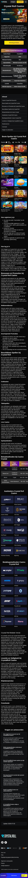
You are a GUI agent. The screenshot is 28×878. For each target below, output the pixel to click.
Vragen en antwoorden (7, 129)
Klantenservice (5, 123)
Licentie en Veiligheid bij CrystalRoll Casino (12, 121)
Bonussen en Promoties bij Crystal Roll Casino (13, 106)
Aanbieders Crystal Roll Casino (9, 115)
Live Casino (9, 142)
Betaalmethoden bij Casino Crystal (10, 112)
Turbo (16, 142)
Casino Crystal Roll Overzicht (9, 100)
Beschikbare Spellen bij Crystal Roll (11, 109)
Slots (23, 142)
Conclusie (4, 126)
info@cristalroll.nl (5, 865)
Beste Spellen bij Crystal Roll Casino (11, 103)
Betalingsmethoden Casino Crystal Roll (11, 118)
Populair (3, 142)
